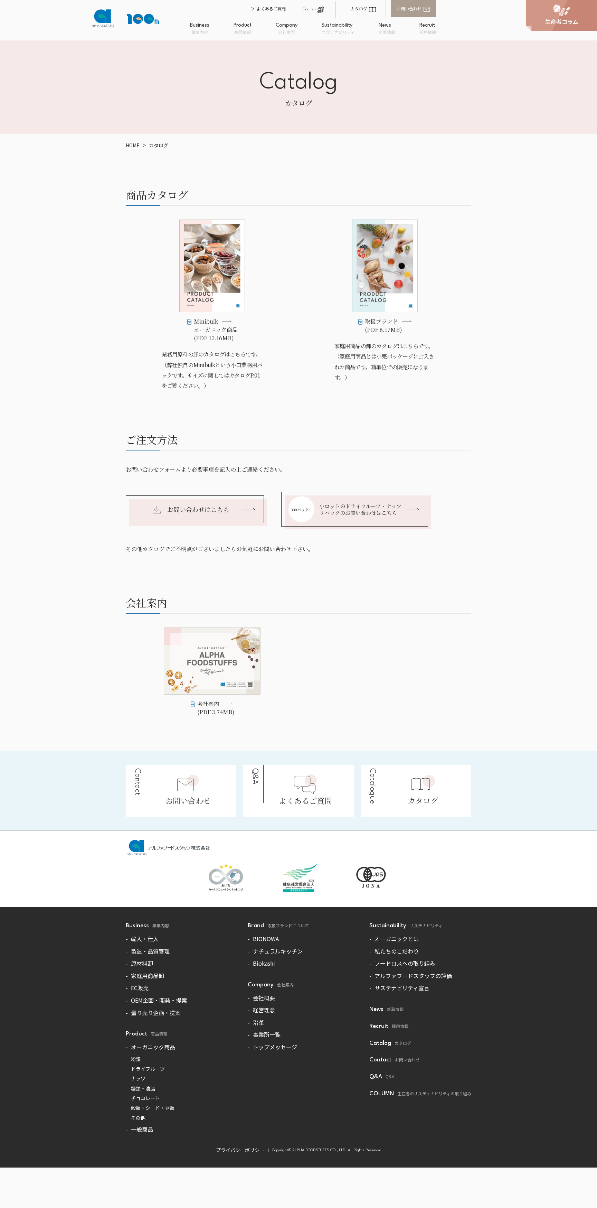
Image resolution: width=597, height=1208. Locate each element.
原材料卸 (142, 963)
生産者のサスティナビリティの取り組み (420, 1093)
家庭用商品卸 (147, 976)
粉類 (136, 1059)
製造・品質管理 (150, 951)
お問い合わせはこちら (198, 509)
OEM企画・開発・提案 (159, 1000)
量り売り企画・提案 (156, 1013)
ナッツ (138, 1078)
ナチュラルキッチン (278, 951)
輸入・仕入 (145, 939)
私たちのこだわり (397, 951)
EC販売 (140, 988)
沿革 (258, 1022)
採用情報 (427, 29)
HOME (133, 145)
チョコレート (145, 1098)
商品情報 (243, 29)
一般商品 (142, 1129)
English (309, 9)
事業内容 (199, 29)
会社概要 (264, 998)
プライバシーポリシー (240, 1149)
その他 (138, 1117)
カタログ (359, 8)
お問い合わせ (409, 8)
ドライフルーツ (148, 1068)
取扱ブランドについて (278, 925)
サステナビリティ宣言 (402, 988)
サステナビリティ (338, 29)
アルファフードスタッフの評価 (413, 976)
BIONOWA (266, 939)
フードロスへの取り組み (405, 963)
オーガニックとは (397, 939)
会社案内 (286, 29)
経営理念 (264, 1010)
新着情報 (387, 29)
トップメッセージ (275, 1047)
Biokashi (264, 963)
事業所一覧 (267, 1034)
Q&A (381, 1077)
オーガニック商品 (153, 1047)
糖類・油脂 (143, 1088)
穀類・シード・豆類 (152, 1107)
